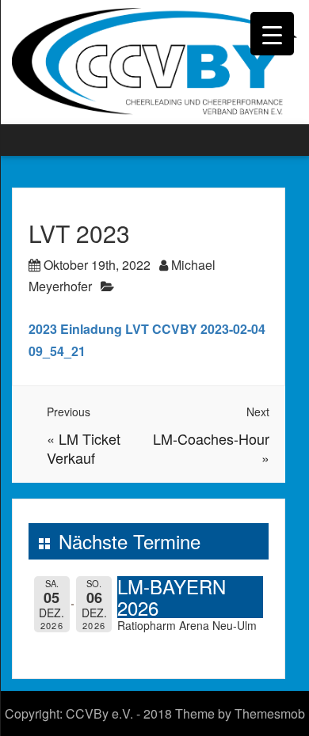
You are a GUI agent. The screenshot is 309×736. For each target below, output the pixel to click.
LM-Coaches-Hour (211, 438)
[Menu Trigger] (272, 33)
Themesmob (270, 713)
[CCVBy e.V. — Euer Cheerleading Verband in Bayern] (154, 60)
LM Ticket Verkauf (83, 448)
